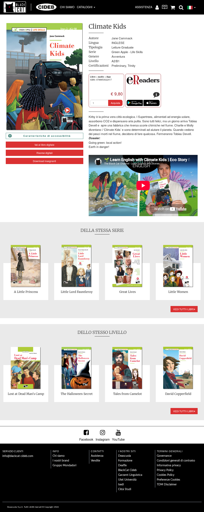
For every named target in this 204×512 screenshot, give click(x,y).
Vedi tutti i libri (183, 309)
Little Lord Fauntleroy (77, 292)
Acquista (115, 103)
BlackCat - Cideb (30, 7)
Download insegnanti (44, 161)
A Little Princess (26, 292)
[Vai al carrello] (173, 7)
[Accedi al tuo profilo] (157, 7)
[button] (181, 7)
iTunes (151, 103)
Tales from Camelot (127, 394)
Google (135, 103)
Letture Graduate (122, 47)
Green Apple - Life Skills (127, 52)
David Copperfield (178, 394)
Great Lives (127, 292)
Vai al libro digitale (44, 144)
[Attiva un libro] (165, 7)
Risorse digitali (44, 152)
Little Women (178, 292)
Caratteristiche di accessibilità (47, 136)
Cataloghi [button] (85, 7)
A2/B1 (116, 61)
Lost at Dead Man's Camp (26, 394)
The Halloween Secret (77, 394)
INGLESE (118, 43)
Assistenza (143, 7)
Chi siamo (67, 7)
